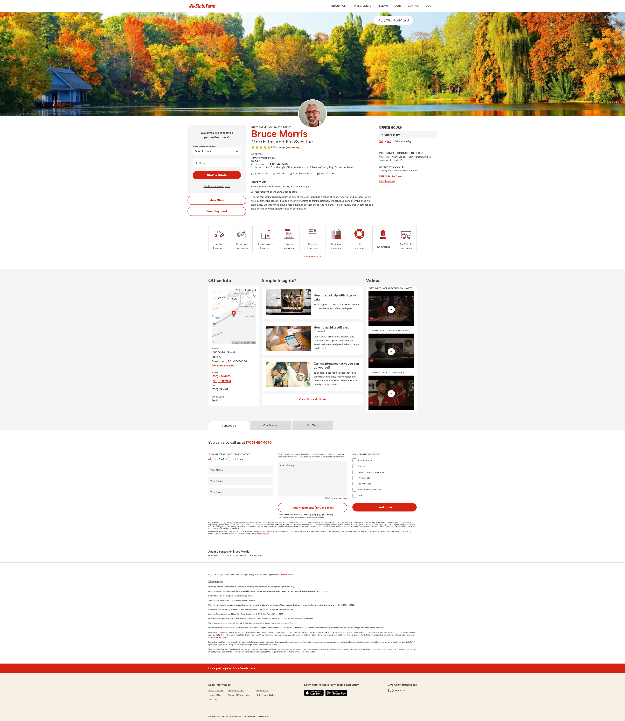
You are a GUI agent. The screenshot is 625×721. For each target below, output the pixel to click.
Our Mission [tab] (270, 425)
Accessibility (262, 690)
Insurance (338, 6)
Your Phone (237, 459)
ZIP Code (200, 163)
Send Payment (216, 211)
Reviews (382, 6)
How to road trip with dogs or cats (335, 297)
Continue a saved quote (217, 186)
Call (381, 141)
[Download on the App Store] (314, 693)
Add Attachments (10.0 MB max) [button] (313, 507)
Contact (413, 6)
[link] (203, 6)
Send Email (385, 507)
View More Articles (312, 399)
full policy (220, 635)
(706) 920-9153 (221, 380)
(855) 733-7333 (263, 533)
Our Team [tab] (313, 425)
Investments (362, 6)
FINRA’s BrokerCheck (391, 176)
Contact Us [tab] (229, 425)
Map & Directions (224, 365)
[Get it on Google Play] (336, 693)
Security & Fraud (236, 690)
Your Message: (288, 465)
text (389, 141)
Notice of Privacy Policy (239, 695)
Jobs (398, 6)
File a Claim (216, 200)
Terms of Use (214, 695)
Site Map (212, 700)
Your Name (216, 470)
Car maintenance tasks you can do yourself (336, 365)
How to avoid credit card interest (331, 329)
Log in (430, 6)
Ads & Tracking (215, 690)
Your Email (219, 459)
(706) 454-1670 (221, 376)
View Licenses (387, 181)
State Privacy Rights (265, 695)
